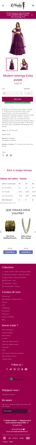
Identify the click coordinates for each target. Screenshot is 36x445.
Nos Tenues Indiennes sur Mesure (13, 353)
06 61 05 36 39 (17, 429)
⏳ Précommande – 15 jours (11, 286)
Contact (4, 302)
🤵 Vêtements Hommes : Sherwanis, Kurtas (16, 274)
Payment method (7, 332)
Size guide (5, 347)
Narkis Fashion (10, 434)
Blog (3, 320)
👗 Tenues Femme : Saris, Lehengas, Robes (16, 271)
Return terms (6, 335)
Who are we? (6, 296)
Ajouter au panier (10, 252)
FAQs (4, 350)
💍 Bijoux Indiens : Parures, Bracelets (14, 277)
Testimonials (6, 308)
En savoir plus (17, 425)
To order (4, 338)
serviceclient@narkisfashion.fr (17, 431)
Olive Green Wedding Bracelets (10, 237)
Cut (3, 89)
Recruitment (6, 311)
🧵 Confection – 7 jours (9, 283)
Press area (5, 314)
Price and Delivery (8, 330)
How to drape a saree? (9, 356)
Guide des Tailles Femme (10, 344)
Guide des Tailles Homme (10, 341)
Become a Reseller (8, 317)
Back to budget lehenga (19, 170)
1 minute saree (7, 359)
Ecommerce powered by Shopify (22, 434)
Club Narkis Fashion (8, 394)
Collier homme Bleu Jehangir (26, 237)
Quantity (27, 89)
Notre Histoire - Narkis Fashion (12, 299)
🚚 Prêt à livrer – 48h (8, 280)
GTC (3, 305)
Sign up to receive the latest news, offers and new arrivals (16, 405)
